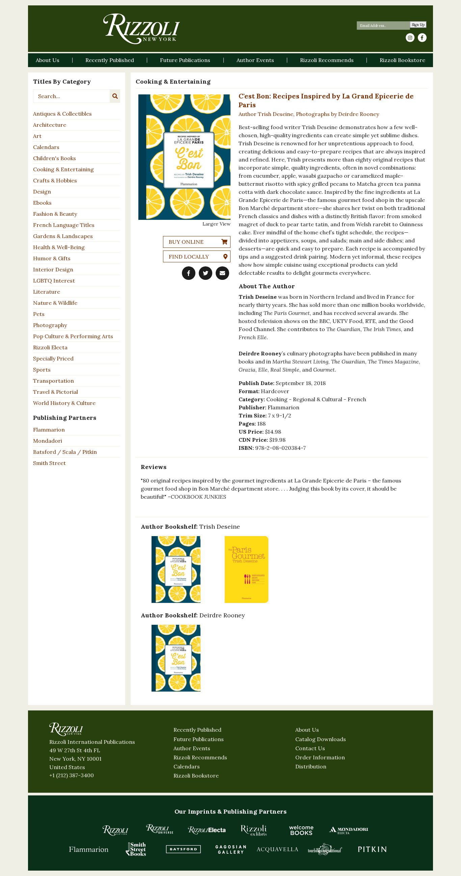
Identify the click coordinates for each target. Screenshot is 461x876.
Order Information (320, 757)
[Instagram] (410, 37)
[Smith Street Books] (136, 849)
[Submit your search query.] (115, 96)
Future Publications (198, 739)
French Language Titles (63, 225)
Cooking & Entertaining (63, 169)
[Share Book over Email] (222, 273)
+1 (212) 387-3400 (71, 775)
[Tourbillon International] (325, 849)
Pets (39, 314)
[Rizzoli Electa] (207, 830)
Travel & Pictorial (55, 391)
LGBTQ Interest (54, 280)
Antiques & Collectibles (62, 113)
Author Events (191, 748)
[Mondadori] (348, 830)
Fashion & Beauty (55, 213)
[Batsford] (183, 849)
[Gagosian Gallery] (230, 849)
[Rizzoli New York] (141, 28)
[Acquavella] (277, 849)
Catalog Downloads (320, 739)
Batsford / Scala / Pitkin (65, 451)
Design (42, 191)
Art (37, 136)
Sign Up (418, 25)
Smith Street (49, 463)
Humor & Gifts (52, 258)
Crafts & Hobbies (55, 180)
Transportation (53, 380)
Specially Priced (53, 358)
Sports (42, 369)
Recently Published (197, 729)
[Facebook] (422, 37)
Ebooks (42, 202)
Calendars (46, 147)
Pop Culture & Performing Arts (73, 336)
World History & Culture (64, 403)
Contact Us (310, 748)
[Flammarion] (88, 849)
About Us (307, 729)
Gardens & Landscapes (63, 236)
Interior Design (53, 269)
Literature (46, 291)
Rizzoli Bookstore (196, 775)
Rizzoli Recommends (200, 757)
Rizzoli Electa (50, 347)
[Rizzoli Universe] (159, 829)
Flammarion (49, 429)
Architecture (49, 124)
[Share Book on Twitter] (205, 273)
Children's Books (54, 158)
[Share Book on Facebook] (188, 273)
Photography (50, 325)
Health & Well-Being (59, 247)
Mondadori (47, 440)
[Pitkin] (372, 849)
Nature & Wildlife (55, 302)
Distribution (310, 766)
